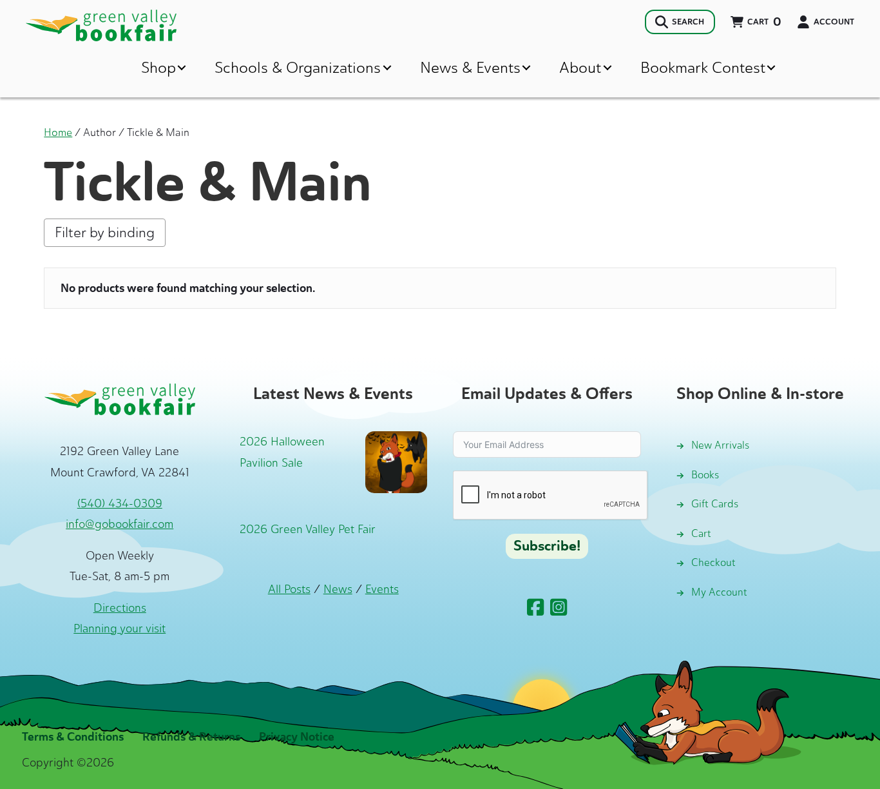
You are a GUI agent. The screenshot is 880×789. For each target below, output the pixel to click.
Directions (119, 608)
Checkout (713, 562)
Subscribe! (546, 546)
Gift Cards (714, 504)
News (337, 589)
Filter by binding (105, 232)
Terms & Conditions (73, 737)
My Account (719, 592)
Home (58, 132)
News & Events (470, 67)
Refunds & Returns (191, 737)
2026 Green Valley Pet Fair (308, 529)
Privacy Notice (296, 737)
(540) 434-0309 (119, 503)
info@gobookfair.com (119, 524)
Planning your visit (119, 628)
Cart (701, 533)
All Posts (289, 589)
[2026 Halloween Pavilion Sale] (396, 461)
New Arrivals (720, 445)
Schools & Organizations (298, 67)
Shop (158, 67)
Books (705, 475)
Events (382, 589)
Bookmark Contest (702, 67)
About (580, 67)
